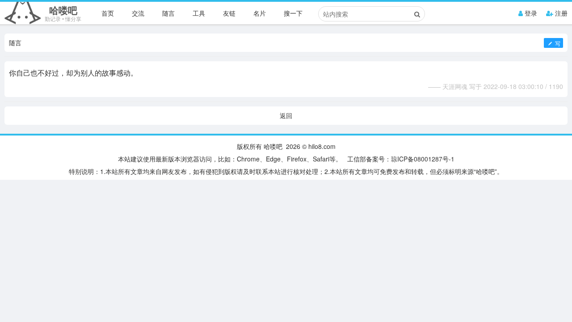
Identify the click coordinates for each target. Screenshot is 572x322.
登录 (530, 12)
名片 (259, 12)
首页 (107, 12)
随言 (168, 12)
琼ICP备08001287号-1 (422, 158)
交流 (138, 12)
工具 (199, 12)
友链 (229, 12)
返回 (286, 115)
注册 (560, 12)
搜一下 (293, 12)
